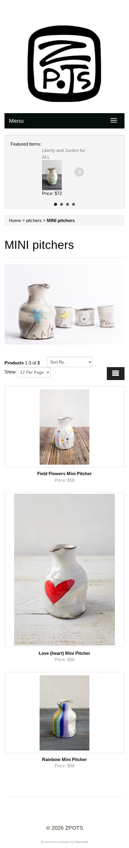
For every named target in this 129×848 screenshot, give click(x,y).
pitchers (34, 220)
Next (79, 172)
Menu (16, 121)
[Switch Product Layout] (115, 373)
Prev (50, 172)
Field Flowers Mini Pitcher (64, 473)
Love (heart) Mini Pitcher (64, 653)
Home (15, 220)
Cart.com (81, 841)
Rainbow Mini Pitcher (64, 759)
